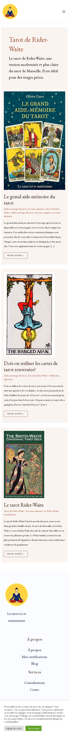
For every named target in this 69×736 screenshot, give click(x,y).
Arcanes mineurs (35, 208)
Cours (34, 689)
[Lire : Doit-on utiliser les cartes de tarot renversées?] (29, 314)
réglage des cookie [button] (14, 728)
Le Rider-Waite (51, 511)
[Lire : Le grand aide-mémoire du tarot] (34, 140)
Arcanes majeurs (43, 212)
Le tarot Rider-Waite (24, 505)
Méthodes (54, 375)
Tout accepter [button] (33, 728)
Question (8, 379)
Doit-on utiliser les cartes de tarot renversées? (31, 366)
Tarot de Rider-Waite (37, 375)
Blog (34, 663)
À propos (34, 649)
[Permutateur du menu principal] (63, 11)
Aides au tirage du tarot (15, 208)
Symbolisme (10, 514)
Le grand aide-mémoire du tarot (29, 199)
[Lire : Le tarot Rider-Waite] (24, 464)
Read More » (15, 254)
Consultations (34, 682)
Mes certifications (34, 656)
